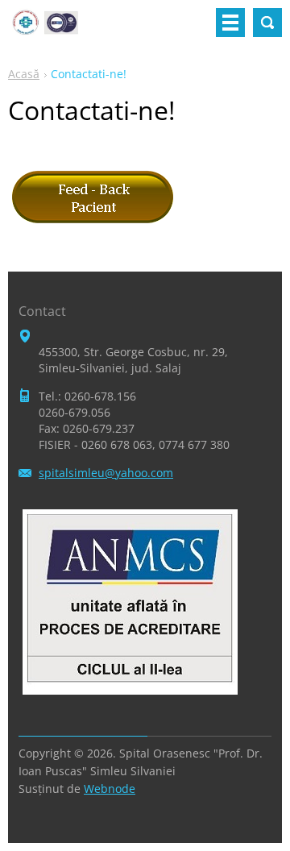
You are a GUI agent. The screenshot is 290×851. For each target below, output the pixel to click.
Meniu (230, 22)
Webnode (109, 788)
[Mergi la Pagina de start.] (44, 29)
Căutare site (267, 22)
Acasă (23, 73)
